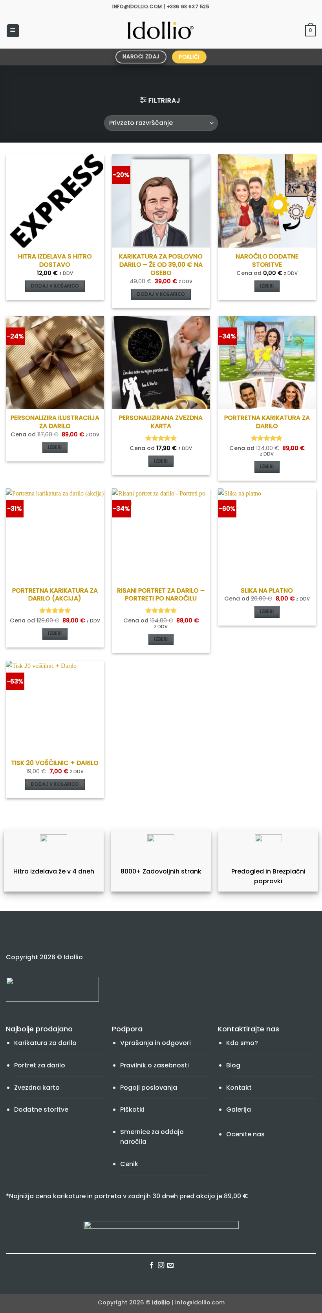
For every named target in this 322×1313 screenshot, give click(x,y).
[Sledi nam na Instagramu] (161, 1265)
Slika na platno (267, 591)
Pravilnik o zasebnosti (154, 1065)
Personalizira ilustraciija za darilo (55, 422)
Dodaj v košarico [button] (55, 286)
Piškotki (132, 1109)
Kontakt (239, 1087)
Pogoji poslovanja (148, 1087)
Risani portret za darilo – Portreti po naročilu (161, 595)
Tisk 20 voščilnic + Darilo (55, 763)
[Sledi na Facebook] (151, 1265)
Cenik (129, 1163)
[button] (13, 30)
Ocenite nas (245, 1134)
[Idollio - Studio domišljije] (161, 31)
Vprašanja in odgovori (155, 1042)
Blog (233, 1065)
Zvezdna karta (37, 1087)
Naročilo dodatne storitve (267, 261)
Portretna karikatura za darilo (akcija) (55, 595)
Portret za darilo (39, 1065)
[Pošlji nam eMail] (170, 1265)
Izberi (267, 286)
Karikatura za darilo (45, 1042)
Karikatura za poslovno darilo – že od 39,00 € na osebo (161, 265)
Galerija (238, 1109)
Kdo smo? (242, 1042)
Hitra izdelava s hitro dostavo (55, 261)
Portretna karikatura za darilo (267, 422)
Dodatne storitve (41, 1109)
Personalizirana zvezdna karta (161, 422)
